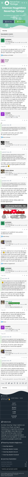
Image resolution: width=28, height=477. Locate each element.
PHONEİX (7, 113)
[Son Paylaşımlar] (24, 3)
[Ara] (26, 3)
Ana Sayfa (5, 399)
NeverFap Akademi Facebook (11, 454)
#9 (26, 310)
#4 (26, 149)
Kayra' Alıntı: (5, 278)
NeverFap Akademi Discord (10, 452)
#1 (26, 46)
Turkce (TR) (4, 396)
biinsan (7, 142)
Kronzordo (8, 241)
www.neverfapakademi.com (16, 307)
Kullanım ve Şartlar (5, 398)
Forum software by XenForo (12, 473)
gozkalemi (4, 36)
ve (8, 55)
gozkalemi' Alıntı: (6, 125)
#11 (26, 357)
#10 (26, 333)
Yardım (21, 398)
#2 (26, 65)
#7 (26, 248)
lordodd (14, 416)
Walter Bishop (9, 170)
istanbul (15, 174)
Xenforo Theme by (7, 475)
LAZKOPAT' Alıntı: (6, 152)
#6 (26, 229)
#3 (26, 120)
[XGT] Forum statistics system (9, 474)
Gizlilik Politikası (15, 398)
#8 (26, 275)
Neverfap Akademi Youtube (10, 449)
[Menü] (2, 3)
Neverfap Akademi (8, 446)
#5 (26, 177)
